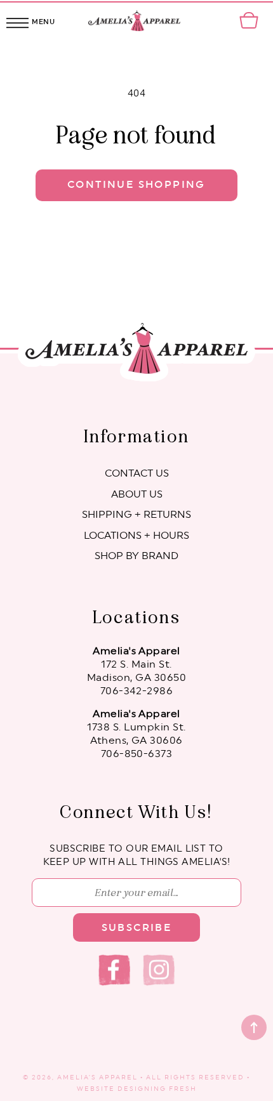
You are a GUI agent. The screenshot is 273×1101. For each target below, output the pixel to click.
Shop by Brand (136, 556)
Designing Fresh (157, 1089)
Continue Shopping (136, 185)
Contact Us (137, 473)
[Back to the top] (254, 1027)
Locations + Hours (136, 536)
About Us (137, 494)
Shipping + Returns (136, 515)
